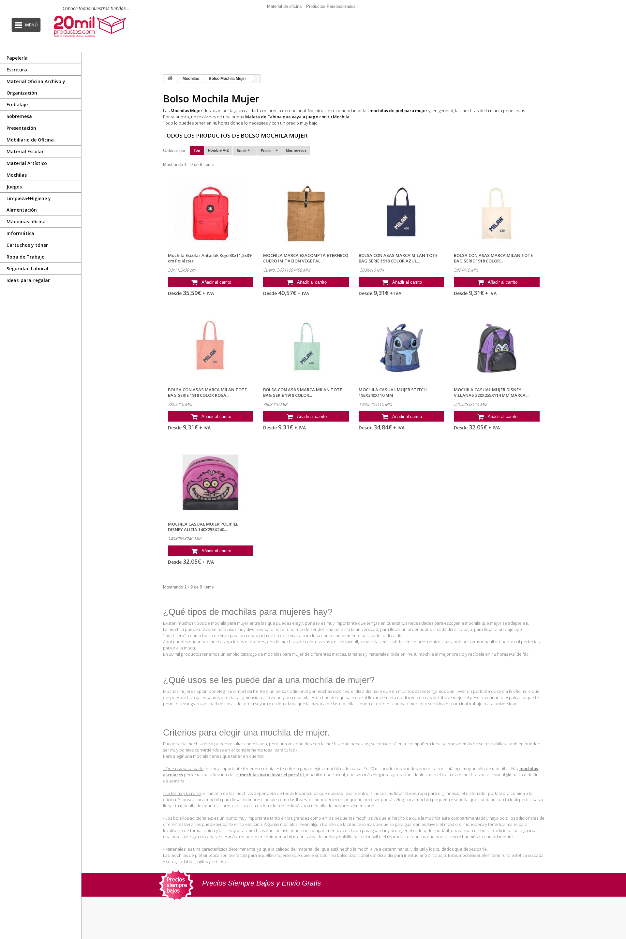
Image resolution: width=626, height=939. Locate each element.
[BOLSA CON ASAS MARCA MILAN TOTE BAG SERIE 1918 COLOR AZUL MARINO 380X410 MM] (401, 213)
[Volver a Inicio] (170, 79)
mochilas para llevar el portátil (272, 775)
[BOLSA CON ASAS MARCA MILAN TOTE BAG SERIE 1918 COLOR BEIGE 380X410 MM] (497, 213)
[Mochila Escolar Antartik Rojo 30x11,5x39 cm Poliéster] (211, 213)
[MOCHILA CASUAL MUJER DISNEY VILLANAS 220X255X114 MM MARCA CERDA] (497, 348)
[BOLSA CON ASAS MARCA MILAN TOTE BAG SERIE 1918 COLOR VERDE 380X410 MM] (306, 348)
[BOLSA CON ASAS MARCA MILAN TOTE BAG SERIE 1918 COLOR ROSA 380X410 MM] (211, 348)
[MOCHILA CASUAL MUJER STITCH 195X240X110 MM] (401, 348)
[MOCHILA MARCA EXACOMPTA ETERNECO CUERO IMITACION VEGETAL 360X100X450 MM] (306, 213)
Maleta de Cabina (263, 117)
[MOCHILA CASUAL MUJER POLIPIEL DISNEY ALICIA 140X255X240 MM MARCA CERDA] (211, 482)
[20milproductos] (92, 26)
